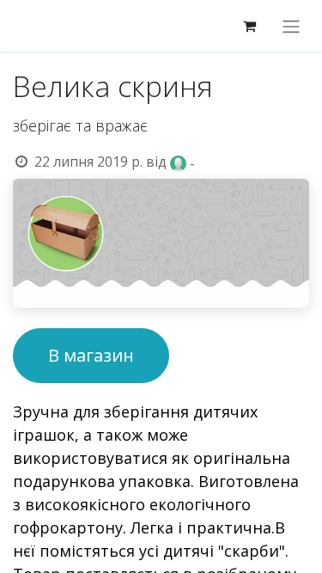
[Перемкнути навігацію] (291, 26)
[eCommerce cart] (249, 26)
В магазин (91, 355)
